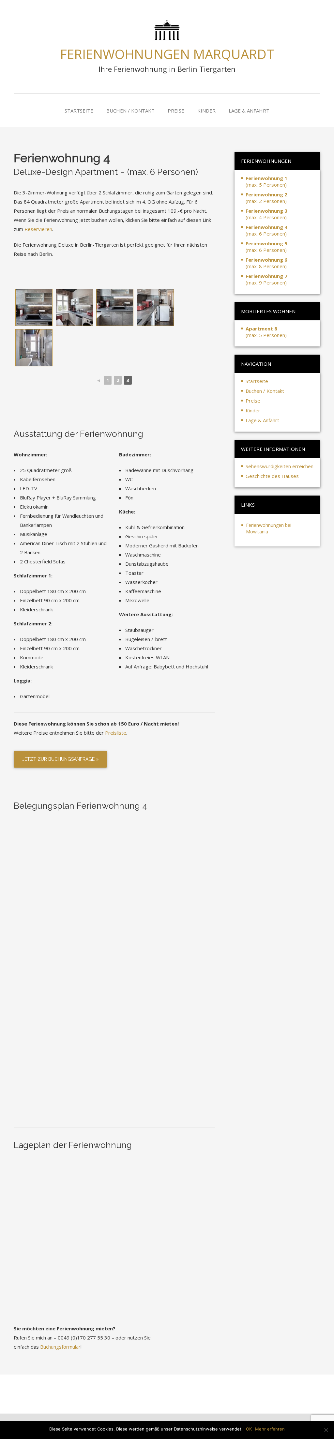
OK (249, 1428)
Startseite (79, 110)
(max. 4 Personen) (266, 214)
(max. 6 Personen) (266, 230)
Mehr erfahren (270, 1428)
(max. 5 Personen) (266, 181)
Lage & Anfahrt (249, 110)
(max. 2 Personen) (266, 197)
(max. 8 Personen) (266, 262)
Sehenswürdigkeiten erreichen (279, 466)
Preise (176, 110)
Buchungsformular (60, 1346)
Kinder (206, 110)
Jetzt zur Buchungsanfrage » (60, 759)
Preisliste (115, 732)
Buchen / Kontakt (130, 110)
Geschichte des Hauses (272, 476)
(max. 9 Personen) (266, 279)
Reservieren (38, 229)
